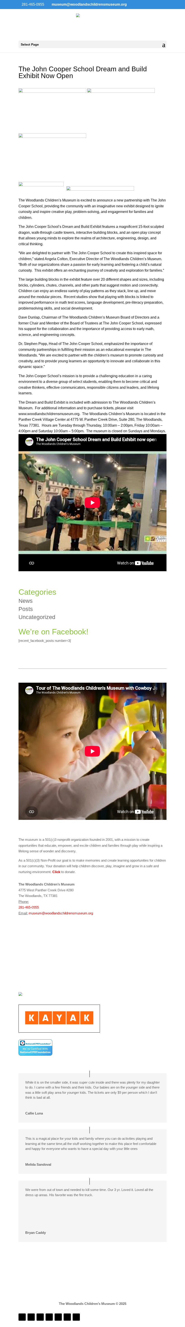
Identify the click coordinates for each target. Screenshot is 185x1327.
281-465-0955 (28, 907)
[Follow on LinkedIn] (40, 1317)
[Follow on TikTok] (49, 1317)
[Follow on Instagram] (31, 1317)
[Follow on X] (67, 1317)
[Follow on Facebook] (22, 1317)
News (25, 601)
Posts (25, 609)
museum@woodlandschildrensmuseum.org (61, 913)
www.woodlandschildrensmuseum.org (48, 414)
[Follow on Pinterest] (76, 1317)
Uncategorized (36, 617)
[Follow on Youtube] (58, 1317)
